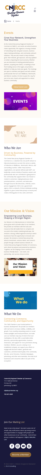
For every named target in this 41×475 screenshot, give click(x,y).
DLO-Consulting (11, 466)
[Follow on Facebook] (11, 446)
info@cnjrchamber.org (11, 390)
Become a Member (20, 454)
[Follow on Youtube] (23, 446)
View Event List (20, 87)
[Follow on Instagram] (17, 446)
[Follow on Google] (29, 446)
